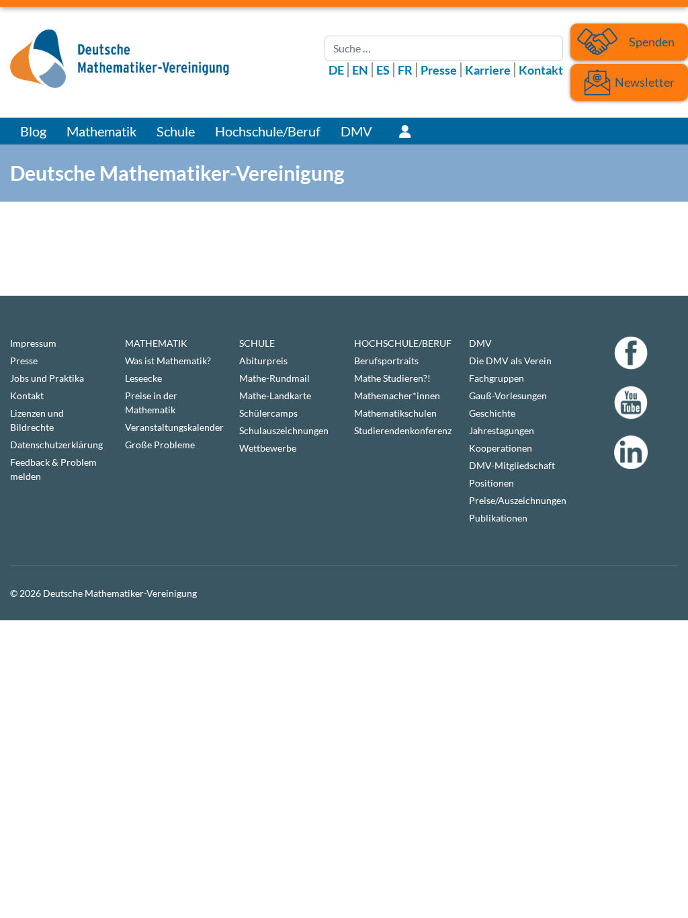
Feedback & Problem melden (53, 469)
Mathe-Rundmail (274, 378)
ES (383, 69)
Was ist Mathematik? (168, 360)
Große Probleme (160, 444)
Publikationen (498, 518)
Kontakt (541, 69)
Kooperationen (500, 448)
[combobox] (444, 48)
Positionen (491, 483)
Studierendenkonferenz (401, 430)
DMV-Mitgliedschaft (512, 465)
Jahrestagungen (501, 430)
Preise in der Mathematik (151, 402)
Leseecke (143, 378)
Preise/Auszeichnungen (516, 500)
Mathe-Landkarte (275, 395)
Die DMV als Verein (510, 360)
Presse (439, 69)
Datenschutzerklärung (56, 444)
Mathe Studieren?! (392, 378)
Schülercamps (268, 413)
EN (360, 69)
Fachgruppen (496, 378)
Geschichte (492, 413)
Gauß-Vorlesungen (508, 395)
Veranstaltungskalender (172, 427)
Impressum (33, 343)
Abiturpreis (263, 360)
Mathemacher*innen (397, 395)
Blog (33, 131)
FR (405, 69)
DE (336, 69)
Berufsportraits (386, 360)
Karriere (488, 69)
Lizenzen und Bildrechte (37, 420)
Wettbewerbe (267, 448)
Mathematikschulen (395, 413)
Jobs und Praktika (47, 378)
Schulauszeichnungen (284, 430)
